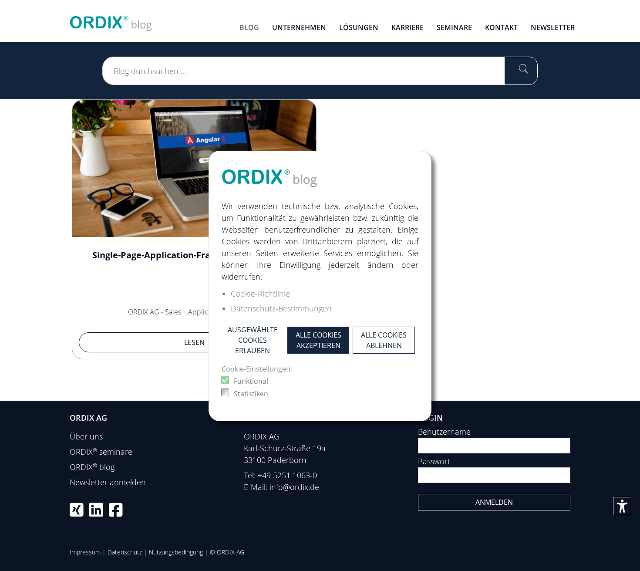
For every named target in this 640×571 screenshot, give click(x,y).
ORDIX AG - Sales (154, 312)
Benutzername (444, 432)
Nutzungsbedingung (176, 552)
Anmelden (494, 502)
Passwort (434, 461)
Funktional (251, 381)
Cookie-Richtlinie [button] (260, 293)
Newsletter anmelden (108, 482)
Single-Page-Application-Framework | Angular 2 (194, 255)
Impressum (85, 552)
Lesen (194, 342)
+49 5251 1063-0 (287, 475)
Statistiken (251, 394)
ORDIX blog (92, 467)
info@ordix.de (294, 487)
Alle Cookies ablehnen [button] (384, 340)
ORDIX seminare (101, 451)
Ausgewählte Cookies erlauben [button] (253, 340)
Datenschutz (125, 552)
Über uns (86, 436)
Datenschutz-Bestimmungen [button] (281, 308)
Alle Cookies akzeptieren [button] (318, 340)
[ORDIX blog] (111, 20)
